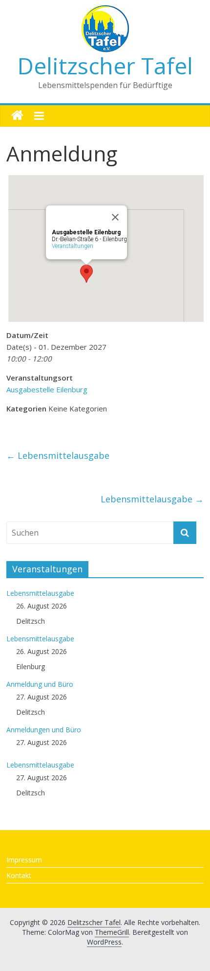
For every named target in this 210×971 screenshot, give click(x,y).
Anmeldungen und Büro (43, 729)
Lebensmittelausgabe (57, 455)
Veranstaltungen (72, 246)
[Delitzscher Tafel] (17, 115)
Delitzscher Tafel (105, 65)
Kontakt (18, 875)
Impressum (24, 859)
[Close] (115, 217)
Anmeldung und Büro (39, 684)
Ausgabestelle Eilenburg (46, 389)
